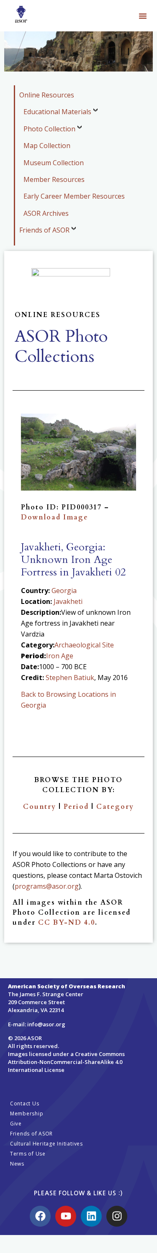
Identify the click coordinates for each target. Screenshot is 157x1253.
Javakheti (68, 601)
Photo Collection (49, 128)
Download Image (54, 517)
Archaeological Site (84, 645)
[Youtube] (65, 1216)
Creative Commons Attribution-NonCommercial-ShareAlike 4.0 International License (66, 1062)
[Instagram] (116, 1216)
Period (76, 806)
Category (115, 806)
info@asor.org (46, 1024)
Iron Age (59, 655)
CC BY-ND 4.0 (66, 922)
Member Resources (54, 179)
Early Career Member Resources (74, 196)
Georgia (64, 590)
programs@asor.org (47, 886)
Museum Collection (53, 162)
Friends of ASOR (44, 230)
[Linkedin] (91, 1216)
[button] (142, 16)
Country (39, 806)
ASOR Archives (46, 213)
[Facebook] (40, 1216)
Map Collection (46, 145)
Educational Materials (57, 111)
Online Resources (46, 95)
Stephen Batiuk (70, 677)
